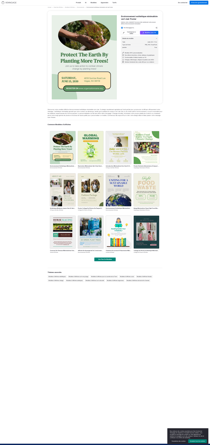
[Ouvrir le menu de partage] (156, 28)
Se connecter (183, 2)
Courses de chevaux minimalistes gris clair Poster (62, 250)
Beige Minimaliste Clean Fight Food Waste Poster (146, 208)
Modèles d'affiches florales (144, 276)
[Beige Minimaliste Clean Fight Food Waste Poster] (146, 189)
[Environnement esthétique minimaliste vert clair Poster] (62, 147)
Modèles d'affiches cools (127, 276)
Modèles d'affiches (70, 7)
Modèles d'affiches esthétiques (57, 276)
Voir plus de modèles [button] (105, 259)
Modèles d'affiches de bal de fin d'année (138, 280)
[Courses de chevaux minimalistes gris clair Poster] (62, 232)
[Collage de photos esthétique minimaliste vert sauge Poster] (146, 232)
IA (85, 2)
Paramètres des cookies (179, 441)
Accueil (49, 7)
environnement (80, 7)
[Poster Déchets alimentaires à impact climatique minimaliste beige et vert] (146, 147)
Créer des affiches (58, 7)
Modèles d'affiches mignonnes (115, 280)
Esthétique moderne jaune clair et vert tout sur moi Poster (62, 208)
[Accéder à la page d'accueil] (9, 2)
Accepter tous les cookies (197, 441)
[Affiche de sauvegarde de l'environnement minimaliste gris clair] (90, 232)
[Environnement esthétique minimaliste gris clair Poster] (118, 189)
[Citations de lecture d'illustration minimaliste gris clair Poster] (118, 232)
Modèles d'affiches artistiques (74, 280)
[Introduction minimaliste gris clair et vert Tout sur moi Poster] (118, 147)
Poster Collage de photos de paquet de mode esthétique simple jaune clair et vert (90, 208)
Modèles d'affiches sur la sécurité (95, 280)
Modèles (94, 2)
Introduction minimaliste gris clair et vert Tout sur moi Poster (118, 166)
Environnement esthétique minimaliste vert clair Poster (62, 166)
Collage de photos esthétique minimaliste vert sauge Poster (146, 250)
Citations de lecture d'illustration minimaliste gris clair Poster (118, 250)
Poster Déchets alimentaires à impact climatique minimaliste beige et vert (146, 166)
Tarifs (114, 2)
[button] (130, 32)
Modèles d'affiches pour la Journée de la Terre (104, 276)
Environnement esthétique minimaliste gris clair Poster (118, 208)
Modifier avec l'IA (150, 32)
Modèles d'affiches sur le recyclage (78, 276)
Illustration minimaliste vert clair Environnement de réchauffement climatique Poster (90, 166)
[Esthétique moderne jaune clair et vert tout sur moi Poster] (62, 189)
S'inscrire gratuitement (199, 2)
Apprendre (104, 2)
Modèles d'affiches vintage (56, 280)
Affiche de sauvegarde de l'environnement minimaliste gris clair (90, 250)
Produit (78, 2)
